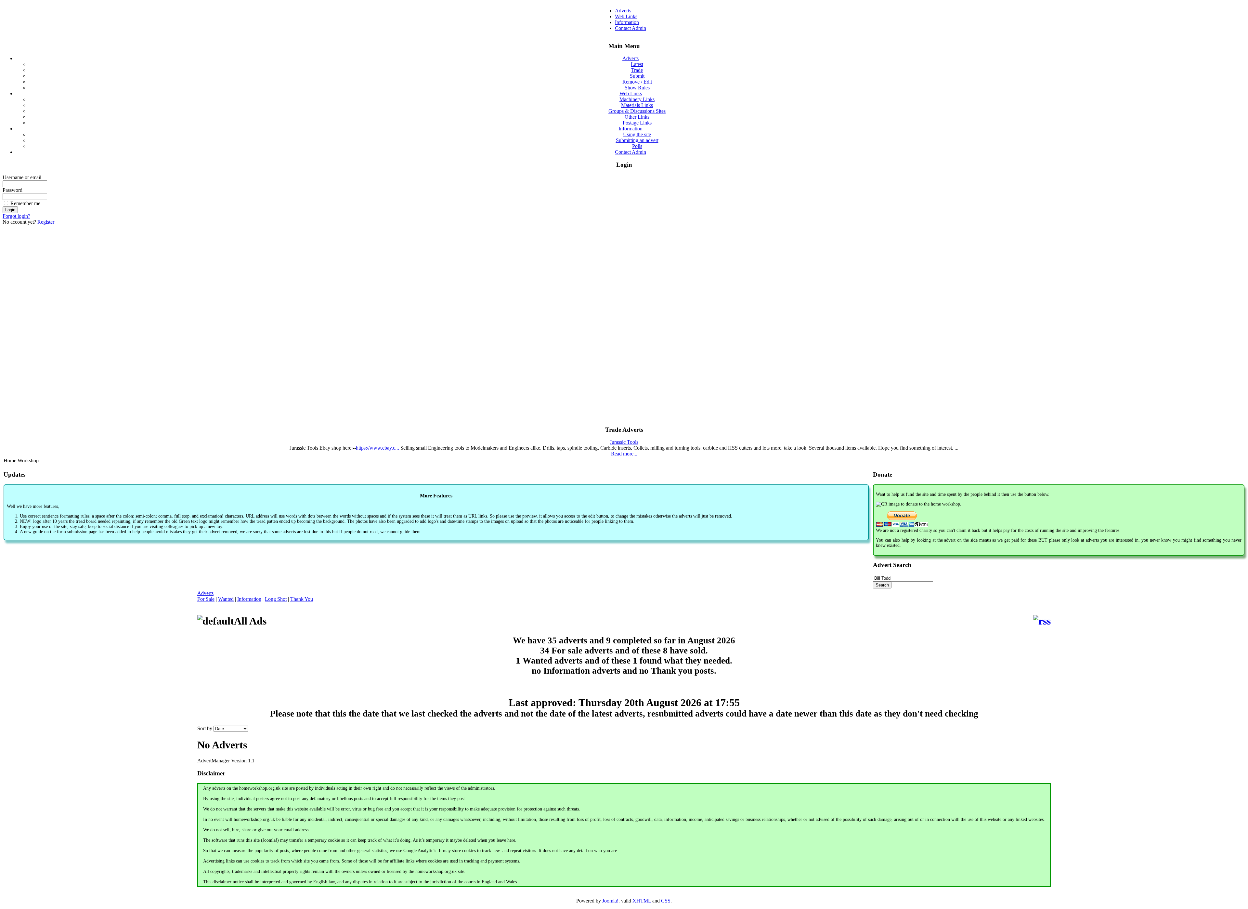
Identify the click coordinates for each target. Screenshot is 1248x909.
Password (12, 190)
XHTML (641, 900)
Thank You (301, 599)
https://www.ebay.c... (377, 448)
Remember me (25, 203)
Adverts (205, 593)
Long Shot (276, 599)
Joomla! (610, 900)
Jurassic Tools (624, 442)
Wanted (226, 599)
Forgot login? (16, 216)
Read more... (624, 453)
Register (45, 222)
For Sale (205, 599)
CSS (665, 900)
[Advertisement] (624, 322)
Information (249, 599)
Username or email (22, 177)
